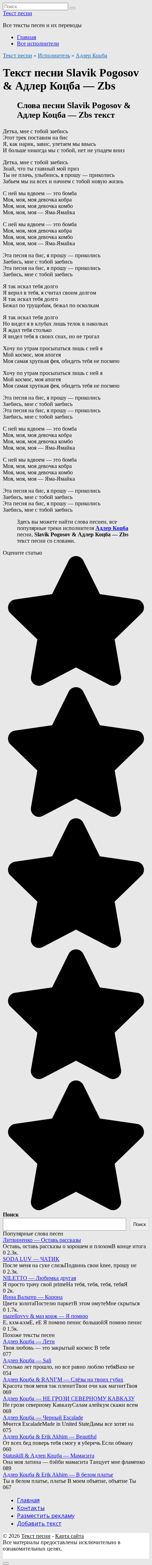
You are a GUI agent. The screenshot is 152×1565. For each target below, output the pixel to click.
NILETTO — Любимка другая (39, 1278)
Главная (26, 37)
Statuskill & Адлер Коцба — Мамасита (48, 1456)
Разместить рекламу (46, 1516)
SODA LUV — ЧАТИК (31, 1259)
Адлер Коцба (91, 55)
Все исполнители (38, 44)
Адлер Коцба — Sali (27, 1360)
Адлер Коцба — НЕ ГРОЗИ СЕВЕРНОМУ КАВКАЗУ (69, 1398)
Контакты (31, 1508)
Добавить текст (39, 1523)
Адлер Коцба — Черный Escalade (43, 1418)
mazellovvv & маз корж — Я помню (45, 1316)
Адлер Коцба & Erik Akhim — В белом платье (58, 1475)
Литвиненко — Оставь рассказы (42, 1240)
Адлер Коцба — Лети (29, 1341)
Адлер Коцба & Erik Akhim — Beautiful (50, 1437)
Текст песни (17, 13)
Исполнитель (54, 55)
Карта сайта (69, 1536)
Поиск (11, 1215)
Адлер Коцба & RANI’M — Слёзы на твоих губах (63, 1379)
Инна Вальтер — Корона (33, 1297)
